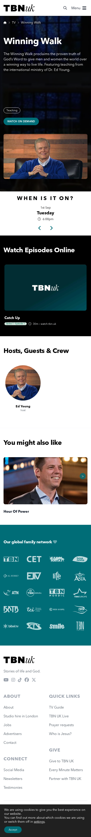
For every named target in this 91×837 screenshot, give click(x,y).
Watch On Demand (21, 121)
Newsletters (13, 778)
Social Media (14, 770)
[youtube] (6, 680)
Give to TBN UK (61, 761)
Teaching (11, 110)
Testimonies (13, 787)
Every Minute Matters (66, 770)
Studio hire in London (21, 716)
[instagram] (13, 680)
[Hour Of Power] (45, 480)
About (8, 707)
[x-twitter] (34, 680)
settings (39, 822)
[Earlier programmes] (39, 228)
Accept (13, 829)
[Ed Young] (23, 383)
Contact (10, 742)
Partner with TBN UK (65, 778)
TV (14, 22)
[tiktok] (20, 680)
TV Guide (56, 707)
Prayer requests (61, 725)
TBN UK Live (59, 716)
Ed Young (23, 406)
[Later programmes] (51, 228)
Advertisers (13, 733)
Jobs (7, 725)
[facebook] (27, 680)
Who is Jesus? (61, 733)
